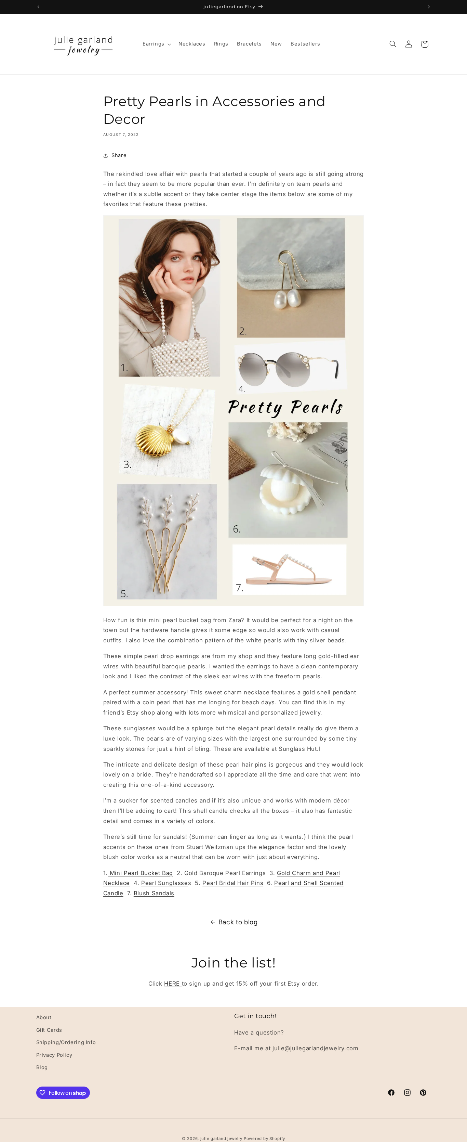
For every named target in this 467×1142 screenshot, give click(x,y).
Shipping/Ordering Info (66, 1042)
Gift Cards (49, 1030)
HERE (173, 983)
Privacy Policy (54, 1055)
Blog (42, 1067)
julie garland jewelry (222, 1138)
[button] (156, 44)
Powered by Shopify (264, 1138)
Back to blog (238, 922)
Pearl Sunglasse (164, 883)
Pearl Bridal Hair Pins (232, 883)
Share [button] (118, 155)
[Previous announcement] (38, 7)
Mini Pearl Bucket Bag (140, 873)
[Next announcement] (428, 7)
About (44, 1017)
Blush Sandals (154, 893)
